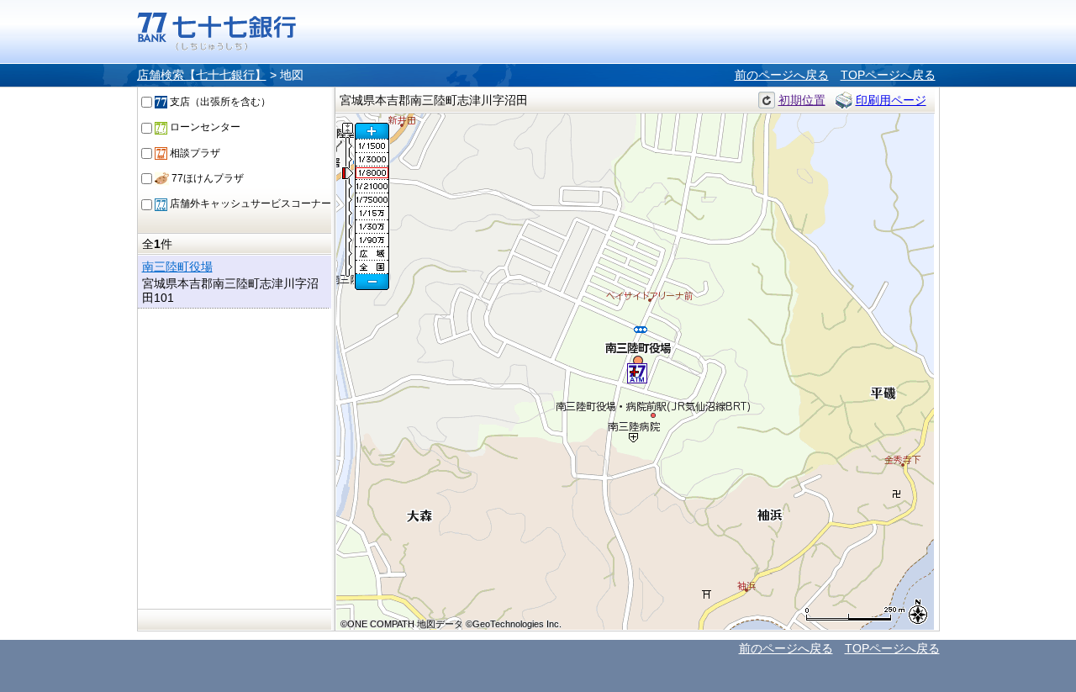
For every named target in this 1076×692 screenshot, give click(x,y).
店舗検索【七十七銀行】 (201, 75)
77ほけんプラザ (206, 178)
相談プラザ (193, 153)
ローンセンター (203, 127)
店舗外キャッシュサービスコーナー (249, 203)
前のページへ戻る (782, 75)
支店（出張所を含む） (219, 102)
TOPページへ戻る (888, 75)
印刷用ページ (891, 100)
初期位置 (801, 100)
